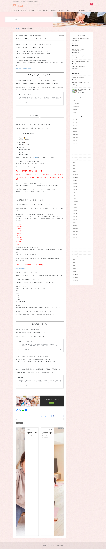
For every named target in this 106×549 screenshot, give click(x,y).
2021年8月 (75, 207)
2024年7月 (75, 150)
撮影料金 (75, 109)
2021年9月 (75, 204)
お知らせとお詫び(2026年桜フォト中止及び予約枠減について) (81, 50)
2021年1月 (75, 225)
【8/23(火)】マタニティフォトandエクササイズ (47, 433)
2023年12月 (75, 159)
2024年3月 (75, 156)
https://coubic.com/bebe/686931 (24, 68)
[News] (20, 481)
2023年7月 (75, 165)
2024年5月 (75, 153)
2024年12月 (75, 147)
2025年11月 (75, 135)
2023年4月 (75, 168)
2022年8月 (75, 183)
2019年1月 (75, 271)
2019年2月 (75, 268)
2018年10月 (75, 280)
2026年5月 (75, 119)
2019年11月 (75, 253)
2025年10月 (75, 138)
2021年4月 (75, 216)
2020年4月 (75, 247)
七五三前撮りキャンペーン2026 (79, 44)
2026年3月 (75, 125)
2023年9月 (75, 162)
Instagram (35, 157)
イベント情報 (76, 103)
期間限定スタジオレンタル (32, 432)
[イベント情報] (59, 481)
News (61, 35)
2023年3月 (75, 171)
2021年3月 (75, 219)
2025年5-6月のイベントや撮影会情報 (84, 90)
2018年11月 (75, 277)
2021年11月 (75, 201)
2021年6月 (75, 210)
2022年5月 (75, 192)
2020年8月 (75, 238)
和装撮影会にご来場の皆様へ (78, 56)
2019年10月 (75, 256)
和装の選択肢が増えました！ (78, 77)
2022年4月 (75, 195)
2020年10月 (75, 232)
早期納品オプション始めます (78, 66)
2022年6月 (75, 189)
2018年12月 (75, 274)
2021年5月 (75, 213)
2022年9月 (75, 180)
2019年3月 (75, 265)
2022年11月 (75, 177)
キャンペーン (76, 106)
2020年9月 (75, 235)
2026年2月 (75, 128)
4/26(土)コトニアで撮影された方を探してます (81, 83)
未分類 (74, 112)
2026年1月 (75, 132)
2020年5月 (75, 244)
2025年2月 (75, 144)
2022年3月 (75, 198)
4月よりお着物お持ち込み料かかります (81, 61)
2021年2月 (75, 222)
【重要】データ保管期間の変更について (81, 38)
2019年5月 (75, 262)
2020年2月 (75, 250)
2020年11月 (75, 229)
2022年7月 (75, 186)
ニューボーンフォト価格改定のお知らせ (81, 72)
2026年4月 (75, 122)
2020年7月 (75, 241)
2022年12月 (75, 174)
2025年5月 (75, 141)
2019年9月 (75, 259)
